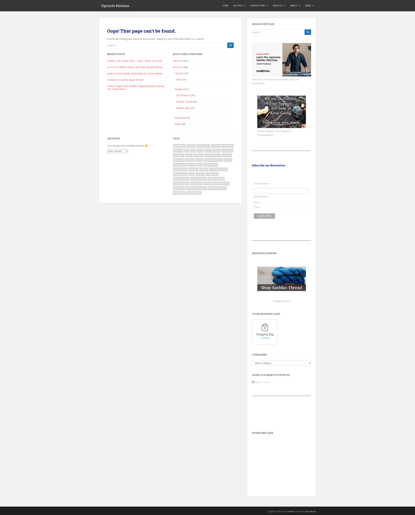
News (178, 124)
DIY (186, 150)
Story (179, 79)
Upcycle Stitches (115, 6)
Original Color (180, 169)
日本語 (308, 5)
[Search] (230, 45)
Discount (178, 150)
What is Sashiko (221, 183)
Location (227, 155)
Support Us (196, 183)
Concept (191, 145)
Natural (227, 160)
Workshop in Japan (217, 188)
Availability (179, 145)
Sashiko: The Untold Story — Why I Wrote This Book (134, 60)
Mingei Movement (213, 160)
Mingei (199, 160)
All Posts (238, 5)
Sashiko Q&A (183, 108)
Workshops (179, 193)
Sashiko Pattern (199, 178)
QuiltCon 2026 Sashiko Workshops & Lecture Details (134, 73)
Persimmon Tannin (218, 169)
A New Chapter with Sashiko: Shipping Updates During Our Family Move (135, 88)
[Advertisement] (281, 461)
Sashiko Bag (212, 174)
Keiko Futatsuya (213, 155)
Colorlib (290, 511)
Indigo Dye (227, 150)
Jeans (188, 155)
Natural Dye (179, 164)
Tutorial (208, 183)
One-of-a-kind (210, 164)
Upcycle (179, 73)
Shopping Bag (265, 334)
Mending (189, 160)
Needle (191, 164)
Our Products (183, 95)
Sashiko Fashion (181, 178)
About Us (277, 5)
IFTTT (208, 150)
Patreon (193, 169)
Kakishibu (198, 155)
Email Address (261, 183)
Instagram (178, 155)
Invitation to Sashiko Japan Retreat (125, 79)
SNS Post (178, 60)
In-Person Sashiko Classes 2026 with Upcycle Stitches (135, 67)
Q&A (191, 174)
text (258, 207)
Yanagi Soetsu (194, 193)
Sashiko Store (258, 5)
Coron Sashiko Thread (222, 145)
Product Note (180, 174)
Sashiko (179, 89)
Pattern (203, 169)
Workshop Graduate (196, 188)
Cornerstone (203, 145)
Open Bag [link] (265, 338)
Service (293, 5)
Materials (178, 160)
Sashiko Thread (184, 101)
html (258, 202)
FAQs (200, 150)
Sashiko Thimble (216, 178)
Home (225, 5)
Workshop (180, 117)
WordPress (311, 511)
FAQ (193, 150)
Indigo (216, 150)
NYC (199, 164)
